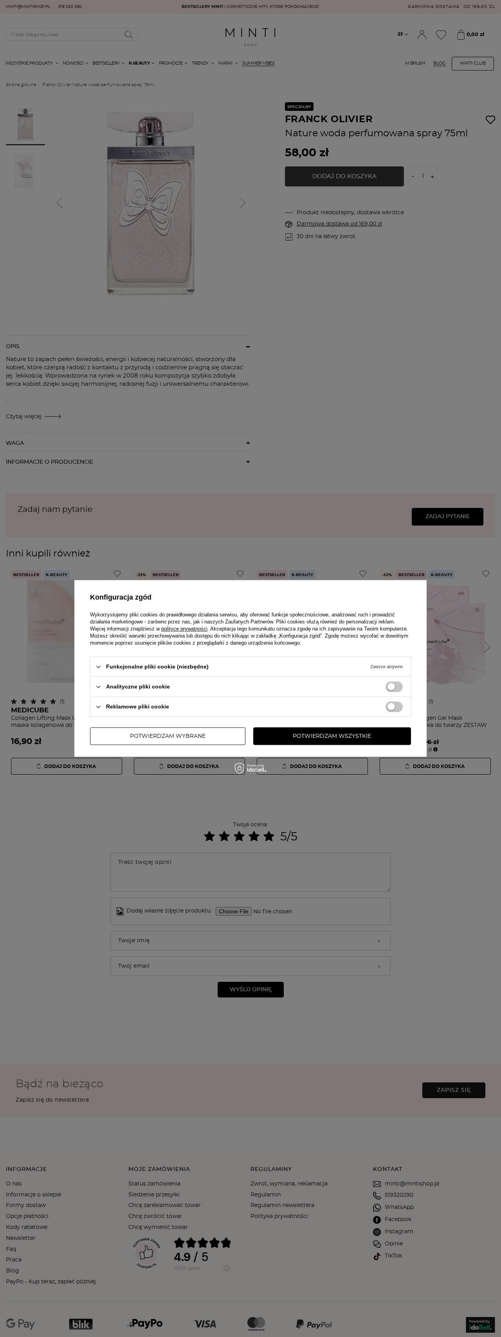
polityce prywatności (184, 629)
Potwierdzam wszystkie (332, 736)
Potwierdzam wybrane (167, 736)
